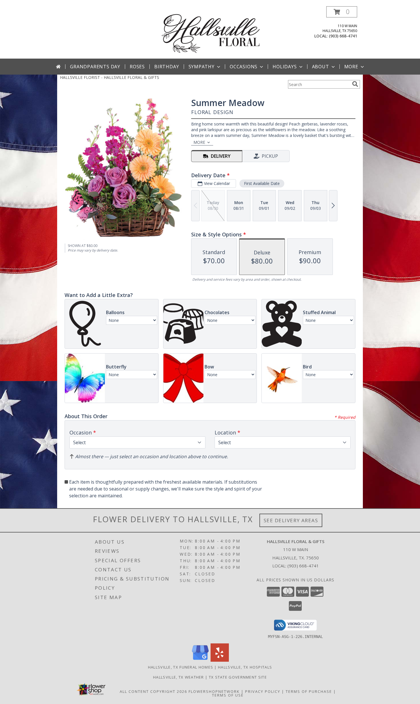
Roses (137, 66)
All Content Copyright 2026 (153, 691)
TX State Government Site (238, 677)
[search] (355, 84)
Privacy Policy (262, 691)
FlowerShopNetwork (214, 691)
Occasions (243, 66)
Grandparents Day (95, 66)
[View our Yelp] (220, 660)
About (320, 66)
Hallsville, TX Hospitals (245, 667)
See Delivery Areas (291, 520)
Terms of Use (228, 695)
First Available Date (262, 183)
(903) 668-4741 (343, 36)
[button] (341, 11)
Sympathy (202, 66)
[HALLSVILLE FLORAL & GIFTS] (210, 32)
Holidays (285, 66)
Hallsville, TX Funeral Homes (180, 667)
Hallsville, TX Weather (178, 677)
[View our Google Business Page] (200, 660)
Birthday (166, 66)
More (351, 66)
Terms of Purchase (309, 691)
